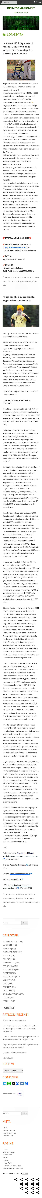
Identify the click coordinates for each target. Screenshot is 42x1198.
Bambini (7, 948)
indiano (17, 898)
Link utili (5, 1157)
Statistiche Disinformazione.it (13, 1168)
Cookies (5, 1149)
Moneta (7, 980)
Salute (5, 281)
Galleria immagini (9, 1152)
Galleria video (7, 1155)
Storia (6, 997)
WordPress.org (8, 1136)
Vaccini (6, 1001)
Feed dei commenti (9, 1133)
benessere (13, 281)
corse (12, 898)
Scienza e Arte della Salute (12, 1166)
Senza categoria (11, 994)
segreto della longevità (23, 902)
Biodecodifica (10, 952)
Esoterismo (9, 969)
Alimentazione (21, 277)
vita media (28, 281)
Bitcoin (6, 955)
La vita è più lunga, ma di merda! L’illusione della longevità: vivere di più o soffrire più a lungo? (18, 48)
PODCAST (8, 1007)
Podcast (5, 1160)
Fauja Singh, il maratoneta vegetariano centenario (19, 298)
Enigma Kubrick (8, 1058)
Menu (38, 2)
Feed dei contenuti (9, 1130)
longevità (21, 281)
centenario (6, 898)
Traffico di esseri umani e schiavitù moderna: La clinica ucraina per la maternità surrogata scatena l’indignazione (20, 1028)
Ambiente (30, 277)
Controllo (8, 962)
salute (13, 902)
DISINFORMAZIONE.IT (21, 8)
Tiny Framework (14, 1173)
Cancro (36, 277)
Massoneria (9, 976)
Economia (8, 966)
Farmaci (7, 973)
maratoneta (6, 902)
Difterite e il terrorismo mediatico (14, 1021)
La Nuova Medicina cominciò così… (15, 1053)
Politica (7, 987)
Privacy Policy (7, 1163)
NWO (5, 983)
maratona (30, 898)
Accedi (5, 1127)
